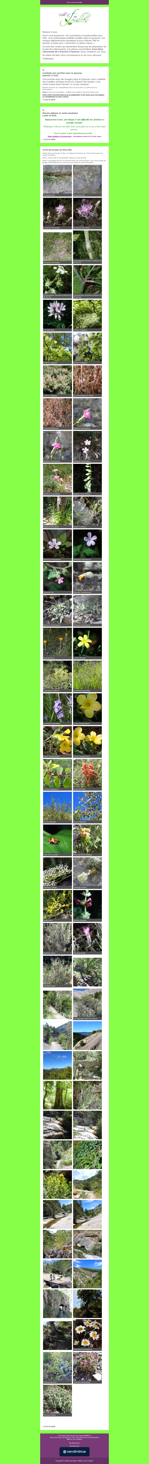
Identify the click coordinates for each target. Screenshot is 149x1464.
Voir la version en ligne (74, 2)
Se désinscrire (74, 1443)
